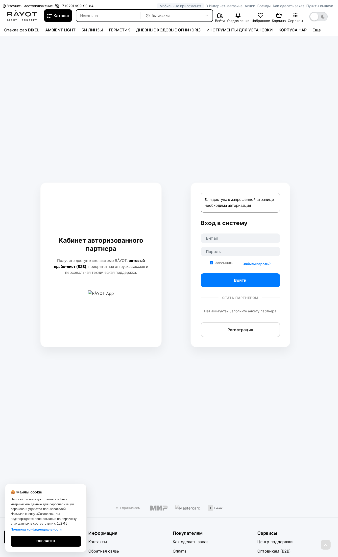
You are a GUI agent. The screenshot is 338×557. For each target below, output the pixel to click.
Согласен (45, 541)
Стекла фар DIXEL (21, 29)
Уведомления (238, 21)
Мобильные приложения (180, 6)
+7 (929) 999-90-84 (76, 6)
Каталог (61, 15)
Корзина (279, 21)
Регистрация (240, 329)
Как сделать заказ (288, 6)
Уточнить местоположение (29, 6)
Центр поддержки (275, 541)
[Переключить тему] (318, 16)
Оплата (180, 551)
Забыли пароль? (257, 264)
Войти (220, 21)
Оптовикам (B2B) (274, 551)
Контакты (97, 541)
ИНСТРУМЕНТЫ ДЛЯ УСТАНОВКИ (240, 29)
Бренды (264, 6)
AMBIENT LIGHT (60, 29)
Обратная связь (103, 551)
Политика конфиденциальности (36, 529)
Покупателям (188, 533)
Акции (250, 6)
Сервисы (295, 21)
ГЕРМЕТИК (119, 29)
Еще (317, 29)
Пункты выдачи (319, 6)
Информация (102, 533)
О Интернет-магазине (223, 6)
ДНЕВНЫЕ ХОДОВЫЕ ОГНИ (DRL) (168, 29)
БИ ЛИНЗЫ (92, 29)
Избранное (260, 21)
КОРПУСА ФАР (293, 29)
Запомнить (224, 263)
